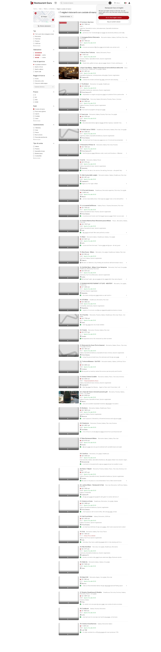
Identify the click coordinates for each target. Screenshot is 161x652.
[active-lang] (125, 3)
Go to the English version (114, 17)
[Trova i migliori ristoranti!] (41, 3)
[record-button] (110, 3)
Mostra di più (36, 45)
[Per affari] (55, 3)
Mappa (45, 16)
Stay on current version (113, 22)
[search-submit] (61, 3)
